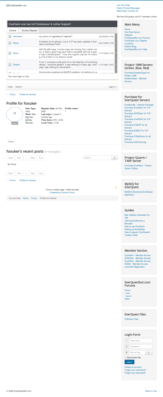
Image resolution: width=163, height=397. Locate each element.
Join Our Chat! (123, 5)
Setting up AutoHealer (135, 229)
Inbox (127, 298)
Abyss (16, 42)
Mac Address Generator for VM (137, 216)
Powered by (55, 192)
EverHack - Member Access (138, 255)
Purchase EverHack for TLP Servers (138, 109)
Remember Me (134, 357)
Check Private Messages (128, 8)
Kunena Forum (68, 192)
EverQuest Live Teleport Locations (136, 42)
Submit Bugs (131, 46)
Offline (15, 123)
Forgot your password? (135, 372)
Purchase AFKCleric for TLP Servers (138, 115)
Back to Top (151, 390)
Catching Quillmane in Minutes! (135, 222)
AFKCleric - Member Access (138, 258)
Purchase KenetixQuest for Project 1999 (137, 74)
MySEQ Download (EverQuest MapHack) (139, 193)
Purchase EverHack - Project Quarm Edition (138, 167)
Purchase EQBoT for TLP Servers (136, 132)
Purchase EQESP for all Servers (136, 126)
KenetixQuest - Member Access (136, 80)
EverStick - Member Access (138, 261)
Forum (128, 290)
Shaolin (16, 64)
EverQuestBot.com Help (136, 49)
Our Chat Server (132, 32)
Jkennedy (17, 36)
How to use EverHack (135, 226)
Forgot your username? (135, 369)
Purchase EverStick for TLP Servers (138, 120)
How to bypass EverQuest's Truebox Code (137, 233)
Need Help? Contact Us (127, 10)
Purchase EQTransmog (135, 142)
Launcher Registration (135, 266)
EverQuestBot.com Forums (137, 37)
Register (128, 34)
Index (10, 86)
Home (127, 29)
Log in (129, 361)
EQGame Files (131, 319)
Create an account (133, 366)
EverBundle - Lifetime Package (139, 104)
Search (18, 86)
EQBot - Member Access (136, 263)
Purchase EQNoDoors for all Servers (138, 138)
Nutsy (15, 53)
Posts (11, 141)
